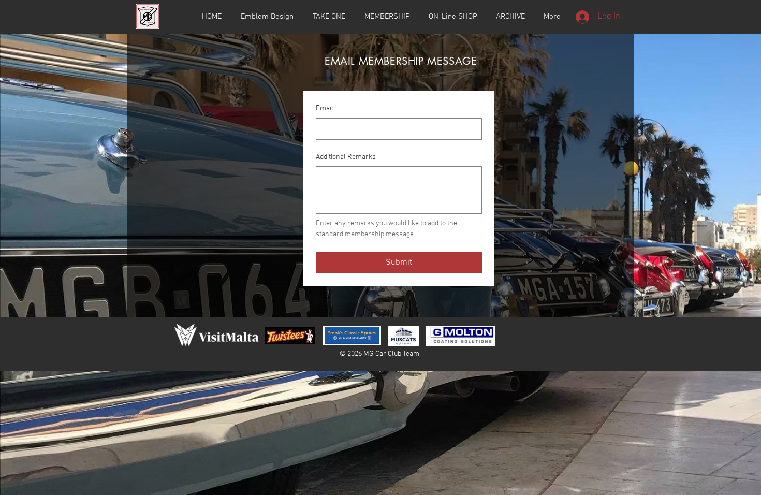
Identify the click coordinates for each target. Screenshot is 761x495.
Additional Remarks (346, 157)
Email (324, 108)
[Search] (623, 17)
